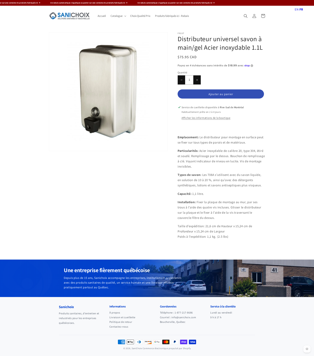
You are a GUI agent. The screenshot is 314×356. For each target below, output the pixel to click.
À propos (114, 312)
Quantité (182, 72)
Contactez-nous (118, 326)
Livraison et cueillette (122, 317)
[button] (118, 16)
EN (296, 9)
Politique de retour (120, 322)
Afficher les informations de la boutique (206, 118)
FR (301, 9)
